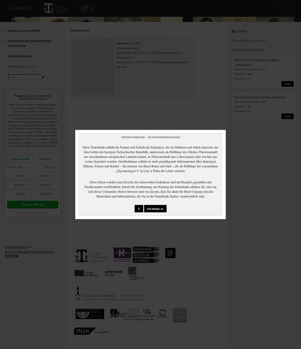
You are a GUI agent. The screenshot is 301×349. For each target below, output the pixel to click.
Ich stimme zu (155, 209)
